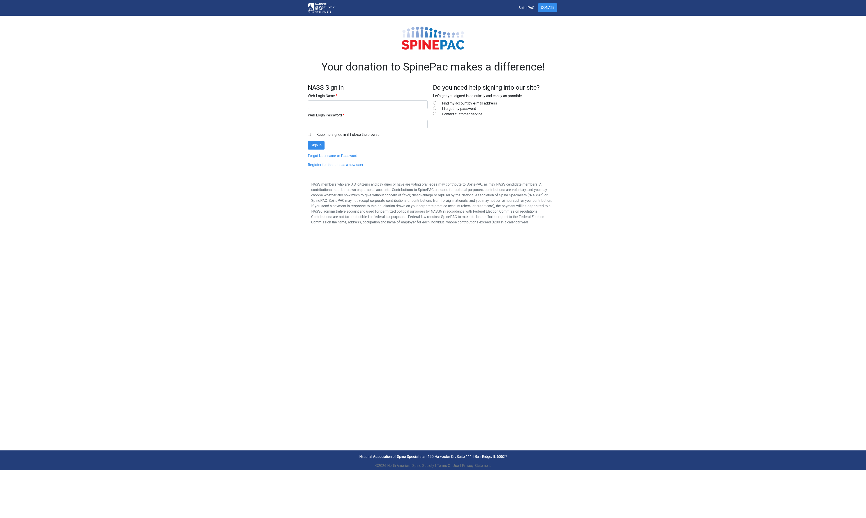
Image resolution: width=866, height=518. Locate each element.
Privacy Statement (476, 465)
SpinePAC (526, 8)
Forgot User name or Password (332, 156)
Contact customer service (462, 114)
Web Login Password (325, 115)
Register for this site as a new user (335, 165)
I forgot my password (459, 109)
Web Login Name (321, 96)
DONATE (547, 7)
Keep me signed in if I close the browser (348, 134)
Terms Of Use (448, 465)
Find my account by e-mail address (469, 103)
